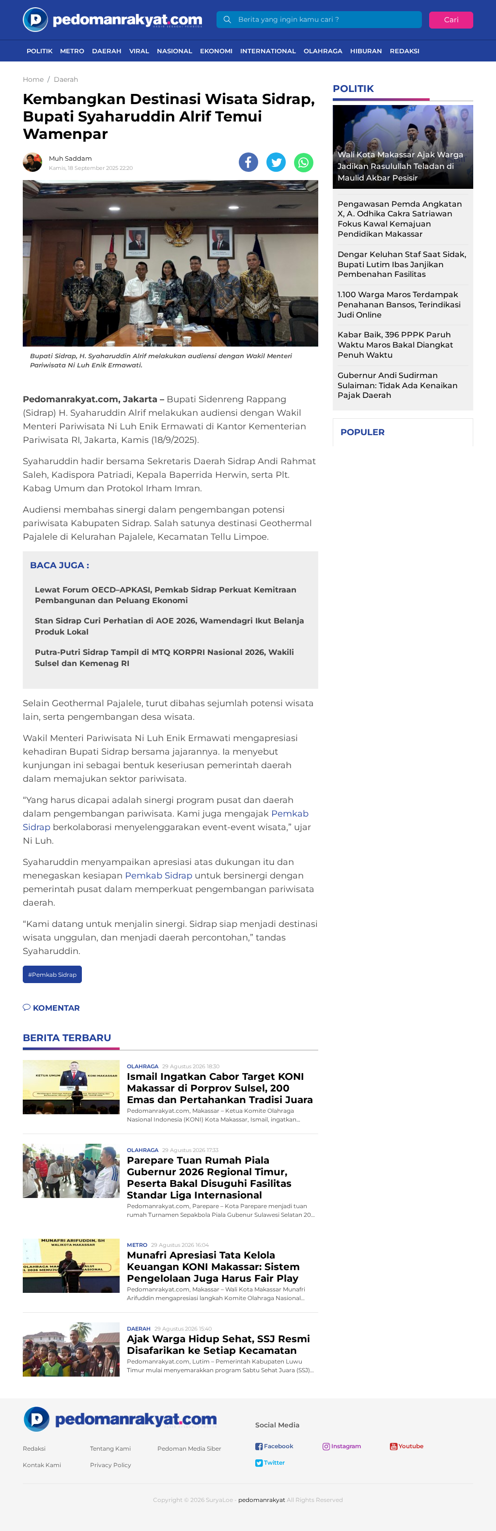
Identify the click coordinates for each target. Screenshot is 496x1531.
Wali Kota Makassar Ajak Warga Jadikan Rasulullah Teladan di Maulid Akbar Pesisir (401, 166)
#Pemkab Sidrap (52, 974)
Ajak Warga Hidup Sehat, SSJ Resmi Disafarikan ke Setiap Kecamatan (218, 1344)
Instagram (345, 1446)
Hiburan (366, 51)
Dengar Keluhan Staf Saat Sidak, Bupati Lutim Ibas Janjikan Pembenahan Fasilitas (402, 264)
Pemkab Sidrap (158, 875)
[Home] (112, 19)
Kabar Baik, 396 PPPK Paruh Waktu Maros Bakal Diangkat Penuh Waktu (395, 345)
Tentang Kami (110, 1448)
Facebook (278, 1446)
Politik (39, 51)
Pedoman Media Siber (189, 1448)
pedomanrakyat (261, 1499)
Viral (139, 51)
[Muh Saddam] (35, 162)
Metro (72, 51)
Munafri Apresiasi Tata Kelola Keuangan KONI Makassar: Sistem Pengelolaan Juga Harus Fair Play (213, 1266)
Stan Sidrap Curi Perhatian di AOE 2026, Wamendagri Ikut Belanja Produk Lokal (169, 626)
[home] (120, 1418)
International (268, 51)
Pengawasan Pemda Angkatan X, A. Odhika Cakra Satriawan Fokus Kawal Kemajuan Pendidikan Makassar (400, 219)
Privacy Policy (110, 1465)
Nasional (174, 51)
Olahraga (323, 51)
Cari (451, 19)
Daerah (107, 51)
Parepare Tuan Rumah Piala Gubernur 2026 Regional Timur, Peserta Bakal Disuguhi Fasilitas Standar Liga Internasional (209, 1177)
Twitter (274, 1462)
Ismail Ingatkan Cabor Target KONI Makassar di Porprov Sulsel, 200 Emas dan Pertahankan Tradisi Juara (220, 1088)
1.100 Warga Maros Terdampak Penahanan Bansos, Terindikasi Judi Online (399, 304)
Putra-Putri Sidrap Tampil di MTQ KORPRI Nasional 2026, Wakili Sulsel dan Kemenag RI (164, 657)
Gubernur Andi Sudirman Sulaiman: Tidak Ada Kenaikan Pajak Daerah (398, 385)
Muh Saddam (70, 158)
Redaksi (404, 51)
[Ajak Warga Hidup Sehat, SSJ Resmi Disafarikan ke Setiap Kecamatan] (71, 1348)
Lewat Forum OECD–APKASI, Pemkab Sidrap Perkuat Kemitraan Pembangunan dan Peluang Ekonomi (165, 595)
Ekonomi (216, 51)
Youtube (410, 1446)
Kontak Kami (42, 1465)
